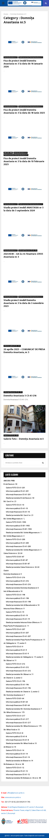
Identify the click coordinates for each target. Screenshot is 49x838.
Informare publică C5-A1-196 (17, 685)
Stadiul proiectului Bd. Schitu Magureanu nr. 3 (23, 550)
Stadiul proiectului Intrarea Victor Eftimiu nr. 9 (23, 622)
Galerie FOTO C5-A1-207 (15, 629)
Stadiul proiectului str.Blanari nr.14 (19, 761)
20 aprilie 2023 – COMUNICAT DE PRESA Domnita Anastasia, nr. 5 (24, 350)
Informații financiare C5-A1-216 (28, 250)
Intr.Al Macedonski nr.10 (13, 591)
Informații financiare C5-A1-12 (18, 774)
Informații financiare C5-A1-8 (17, 740)
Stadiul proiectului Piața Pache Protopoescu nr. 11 (25, 640)
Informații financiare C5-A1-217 (18, 723)
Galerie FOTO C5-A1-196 (15, 681)
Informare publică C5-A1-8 (16, 736)
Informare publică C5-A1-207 (17, 633)
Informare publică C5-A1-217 (17, 719)
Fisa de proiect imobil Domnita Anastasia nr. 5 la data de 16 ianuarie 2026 (23, 64)
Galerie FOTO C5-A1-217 (15, 716)
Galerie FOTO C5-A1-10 (15, 505)
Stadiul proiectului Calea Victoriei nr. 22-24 (22, 567)
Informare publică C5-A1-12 (17, 771)
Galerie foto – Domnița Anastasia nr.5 (24, 439)
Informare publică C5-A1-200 (17, 543)
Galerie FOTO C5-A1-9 (14, 647)
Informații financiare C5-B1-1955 (19, 529)
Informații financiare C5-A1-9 (17, 654)
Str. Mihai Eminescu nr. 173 (14, 712)
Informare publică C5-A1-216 (12, 346)
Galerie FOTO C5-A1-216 (11, 435)
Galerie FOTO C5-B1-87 (15, 557)
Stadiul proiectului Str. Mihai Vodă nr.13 (21, 743)
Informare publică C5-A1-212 (17, 667)
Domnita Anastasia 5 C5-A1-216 (20, 396)
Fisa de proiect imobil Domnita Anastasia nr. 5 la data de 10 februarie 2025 (24, 161)
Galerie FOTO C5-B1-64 (15, 698)
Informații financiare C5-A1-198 (18, 602)
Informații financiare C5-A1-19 (18, 619)
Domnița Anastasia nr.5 (10, 57)
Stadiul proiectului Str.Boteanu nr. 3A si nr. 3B (23, 778)
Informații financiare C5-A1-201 (18, 495)
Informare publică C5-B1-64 (17, 702)
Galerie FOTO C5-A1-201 (15, 488)
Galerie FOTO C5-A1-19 (15, 612)
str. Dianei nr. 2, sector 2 (13, 678)
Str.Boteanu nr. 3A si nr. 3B (14, 764)
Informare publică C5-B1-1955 (18, 526)
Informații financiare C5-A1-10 (18, 512)
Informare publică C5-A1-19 (17, 615)
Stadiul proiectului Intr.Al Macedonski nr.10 (22, 605)
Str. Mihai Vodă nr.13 (12, 730)
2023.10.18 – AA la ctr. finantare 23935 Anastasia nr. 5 (23, 255)
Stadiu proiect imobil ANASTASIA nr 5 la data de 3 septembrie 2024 (24, 209)
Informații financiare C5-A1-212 (18, 671)
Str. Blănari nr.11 (10, 660)
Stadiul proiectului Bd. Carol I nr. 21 (19, 515)
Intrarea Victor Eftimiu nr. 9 (14, 609)
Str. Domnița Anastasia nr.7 (14, 695)
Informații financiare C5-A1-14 (18, 757)
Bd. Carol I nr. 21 (10, 501)
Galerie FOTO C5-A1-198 (15, 595)
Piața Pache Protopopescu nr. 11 (16, 626)
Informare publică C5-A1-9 (16, 650)
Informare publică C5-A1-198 (17, 598)
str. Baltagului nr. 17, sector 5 (15, 643)
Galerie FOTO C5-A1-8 (14, 733)
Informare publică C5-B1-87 (17, 560)
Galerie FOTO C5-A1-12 (15, 768)
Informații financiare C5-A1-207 (18, 636)
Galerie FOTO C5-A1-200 (15, 539)
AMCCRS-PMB (8, 152)
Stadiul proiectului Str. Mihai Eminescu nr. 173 (24, 726)
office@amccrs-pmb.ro (15, 793)
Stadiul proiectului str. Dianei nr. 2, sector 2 (22, 692)
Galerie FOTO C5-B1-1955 (16, 522)
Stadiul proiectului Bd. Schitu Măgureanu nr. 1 (23, 533)
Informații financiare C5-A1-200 (18, 546)
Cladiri (6, 571)
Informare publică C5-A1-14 (17, 754)
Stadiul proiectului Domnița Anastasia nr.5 (30, 57)
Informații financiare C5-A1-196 (18, 688)
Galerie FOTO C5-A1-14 (15, 750)
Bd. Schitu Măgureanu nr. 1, (14, 519)
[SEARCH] (42, 462)
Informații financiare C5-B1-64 (18, 705)
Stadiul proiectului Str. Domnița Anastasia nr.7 (24, 709)
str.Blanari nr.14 (10, 747)
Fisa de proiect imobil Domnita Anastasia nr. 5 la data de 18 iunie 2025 (24, 111)
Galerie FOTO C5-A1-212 (15, 664)
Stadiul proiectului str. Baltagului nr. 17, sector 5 (24, 657)
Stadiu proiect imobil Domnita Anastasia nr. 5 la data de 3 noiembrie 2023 (24, 303)
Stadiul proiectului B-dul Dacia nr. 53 (20, 498)
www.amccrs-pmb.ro (13, 797)
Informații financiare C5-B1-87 (18, 564)
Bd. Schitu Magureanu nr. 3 (14, 536)
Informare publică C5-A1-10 (17, 508)
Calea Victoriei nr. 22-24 (13, 553)
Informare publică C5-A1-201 (17, 491)
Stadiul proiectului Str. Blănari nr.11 (19, 674)
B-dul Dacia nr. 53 (10, 484)
